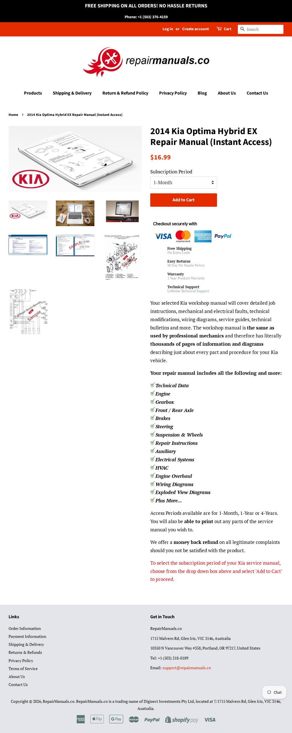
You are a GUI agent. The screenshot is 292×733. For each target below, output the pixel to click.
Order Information (25, 628)
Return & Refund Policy (125, 93)
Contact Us (257, 93)
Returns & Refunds (25, 652)
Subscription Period (171, 171)
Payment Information (27, 636)
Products (33, 93)
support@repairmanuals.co (187, 667)
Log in (168, 29)
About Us (227, 93)
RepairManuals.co (58, 701)
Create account (195, 29)
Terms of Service (23, 668)
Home (13, 114)
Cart (227, 29)
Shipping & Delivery (72, 93)
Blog (202, 93)
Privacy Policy (173, 93)
